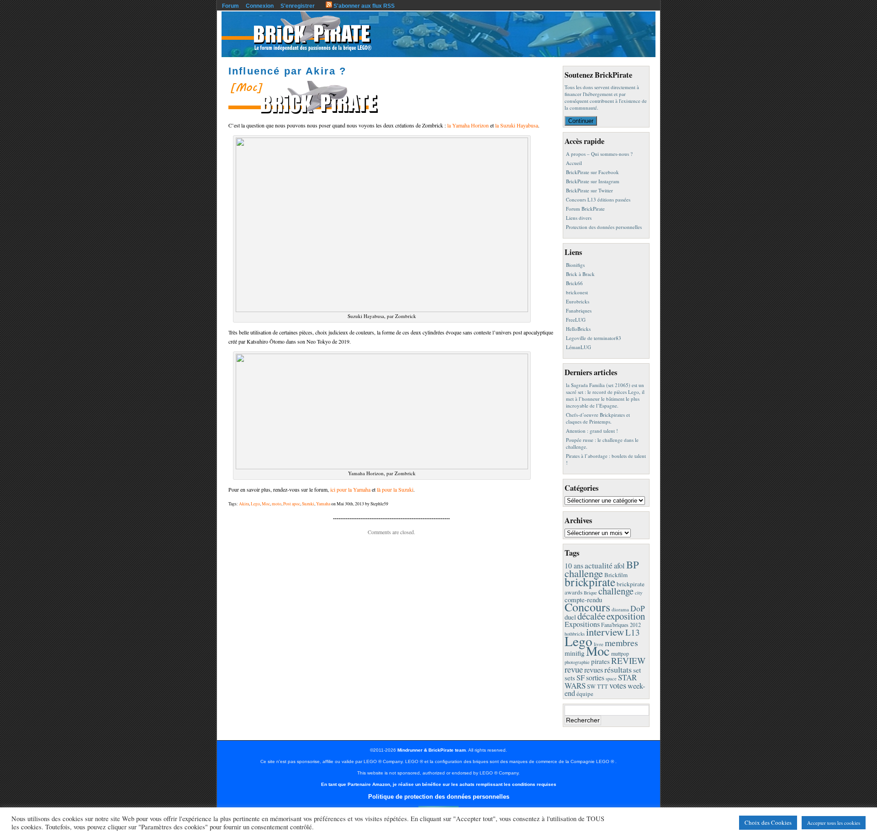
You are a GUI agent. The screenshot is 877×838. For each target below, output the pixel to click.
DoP (637, 608)
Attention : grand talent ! (592, 430)
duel (570, 616)
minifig (575, 653)
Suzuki (308, 504)
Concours (587, 607)
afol (619, 566)
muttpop (620, 653)
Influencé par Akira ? (287, 71)
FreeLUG (576, 319)
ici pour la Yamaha (350, 489)
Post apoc (291, 504)
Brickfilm (616, 575)
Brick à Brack (580, 273)
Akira (244, 504)
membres (621, 642)
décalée (591, 616)
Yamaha (323, 504)
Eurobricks (577, 301)
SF (580, 678)
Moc (266, 504)
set (637, 669)
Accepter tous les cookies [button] (833, 822)
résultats (618, 669)
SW (591, 686)
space (611, 678)
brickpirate (590, 581)
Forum (230, 6)
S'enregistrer (297, 6)
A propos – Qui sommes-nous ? (599, 153)
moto (276, 504)
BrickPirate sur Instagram (592, 181)
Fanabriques (579, 310)
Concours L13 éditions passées (598, 199)
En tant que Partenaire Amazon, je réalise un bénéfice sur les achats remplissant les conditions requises (438, 784)
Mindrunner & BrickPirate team (431, 750)
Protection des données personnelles (604, 226)
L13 (632, 632)
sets (570, 677)
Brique (590, 592)
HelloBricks (578, 328)
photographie (577, 662)
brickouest (577, 292)
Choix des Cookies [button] (768, 822)
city (639, 592)
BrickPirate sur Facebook (592, 172)
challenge (616, 590)
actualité (599, 565)
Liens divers (579, 217)
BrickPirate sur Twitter (589, 190)
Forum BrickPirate (585, 208)
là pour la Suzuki (395, 489)
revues (593, 670)
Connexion (260, 6)
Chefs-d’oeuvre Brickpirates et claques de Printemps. (598, 418)
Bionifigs (575, 264)
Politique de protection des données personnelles (438, 796)
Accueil (574, 162)
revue (574, 669)
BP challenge (602, 568)
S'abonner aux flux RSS (363, 6)
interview (605, 631)
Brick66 (574, 283)
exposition (626, 616)
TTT (602, 686)
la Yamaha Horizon (468, 125)
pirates (600, 661)
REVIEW (628, 660)
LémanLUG (578, 347)
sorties (595, 677)
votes (617, 685)
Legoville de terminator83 (593, 337)
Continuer (580, 120)
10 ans (574, 565)
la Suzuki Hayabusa (516, 125)
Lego (255, 504)
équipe (584, 693)
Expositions (582, 624)
